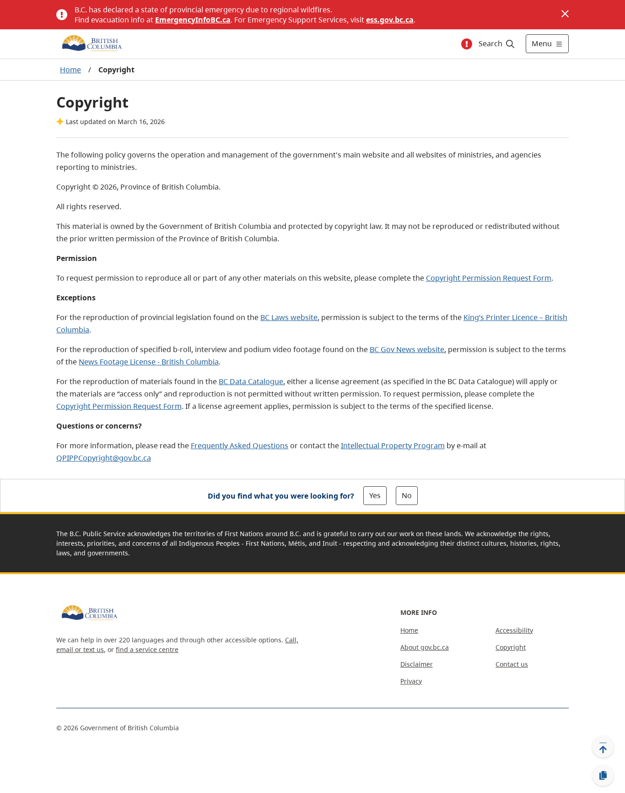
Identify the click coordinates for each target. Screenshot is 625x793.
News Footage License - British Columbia (149, 362)
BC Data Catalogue (251, 381)
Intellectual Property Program (393, 445)
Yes (375, 495)
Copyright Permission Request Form (488, 278)
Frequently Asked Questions (239, 445)
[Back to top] (603, 747)
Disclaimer (416, 664)
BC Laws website (289, 317)
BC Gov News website (407, 349)
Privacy (411, 681)
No (407, 495)
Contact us (512, 664)
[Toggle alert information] (466, 43)
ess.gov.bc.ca (390, 20)
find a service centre (147, 649)
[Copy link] (603, 776)
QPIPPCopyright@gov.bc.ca (103, 458)
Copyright (511, 647)
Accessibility (514, 630)
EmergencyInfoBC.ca (193, 20)
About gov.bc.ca (424, 647)
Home (70, 70)
